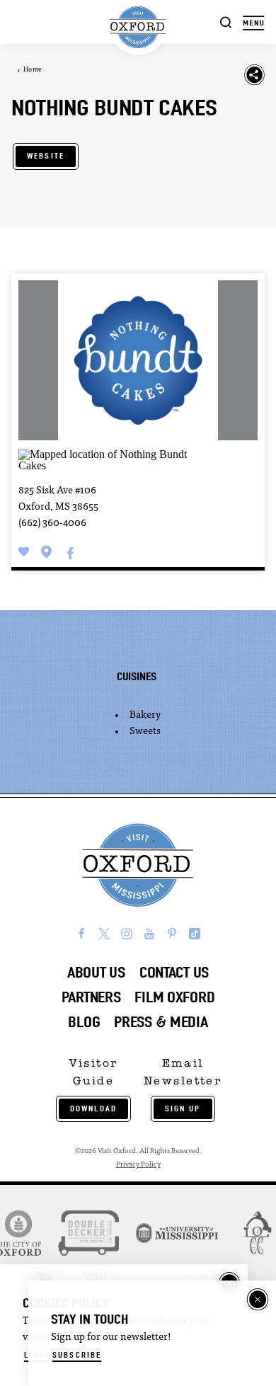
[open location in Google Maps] (105, 459)
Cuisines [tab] (136, 676)
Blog (84, 1021)
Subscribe (76, 1355)
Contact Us (174, 972)
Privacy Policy (138, 1165)
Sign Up (183, 1108)
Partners (91, 997)
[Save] (24, 551)
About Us (96, 972)
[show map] (46, 551)
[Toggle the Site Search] (226, 22)
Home (32, 70)
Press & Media (160, 1021)
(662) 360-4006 (52, 523)
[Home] (138, 27)
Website (45, 156)
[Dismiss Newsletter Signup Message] (257, 1299)
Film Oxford (174, 997)
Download (93, 1108)
